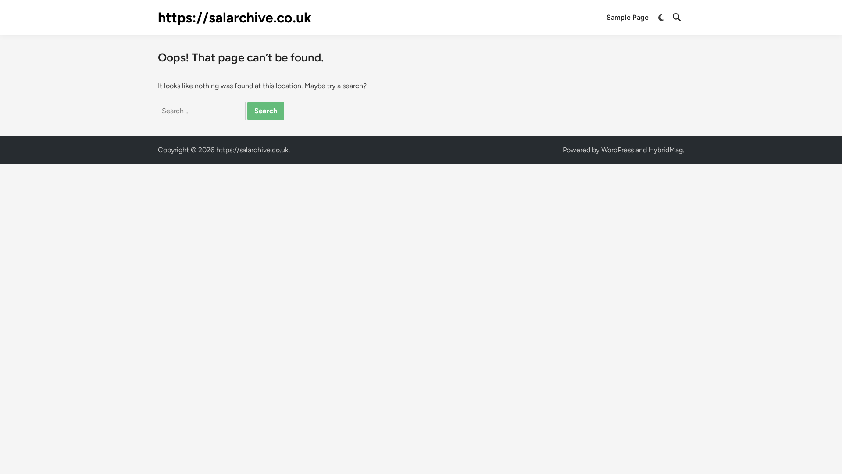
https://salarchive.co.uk (234, 17)
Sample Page (628, 17)
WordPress (617, 150)
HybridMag (666, 150)
